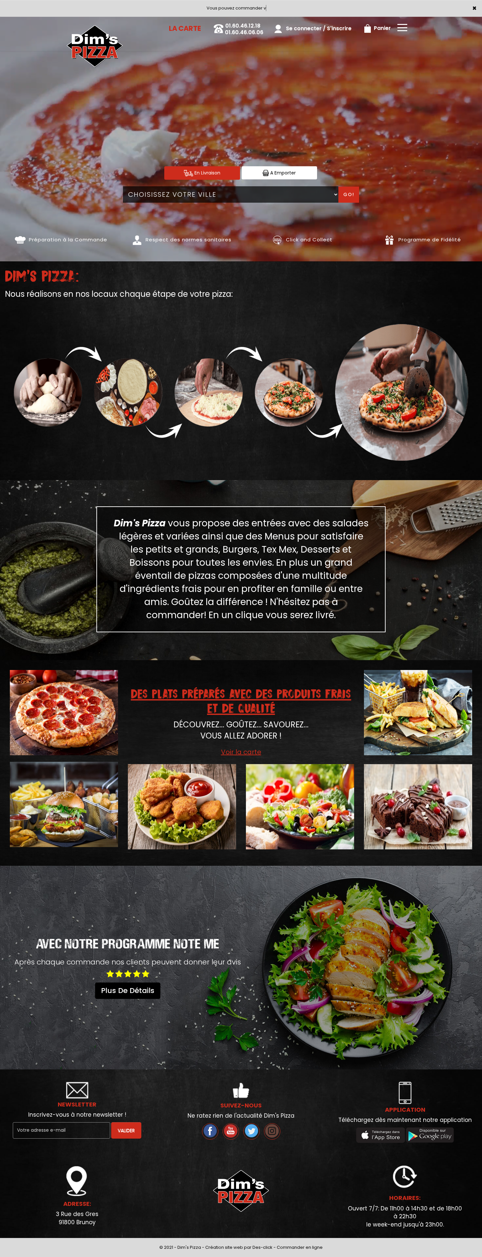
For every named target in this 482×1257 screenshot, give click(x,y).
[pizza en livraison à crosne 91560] (401, 392)
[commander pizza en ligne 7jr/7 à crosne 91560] (277, 239)
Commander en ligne (300, 1247)
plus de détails (127, 990)
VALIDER (126, 1130)
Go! (348, 194)
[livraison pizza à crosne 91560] (95, 26)
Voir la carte (241, 752)
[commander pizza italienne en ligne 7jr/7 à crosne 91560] (20, 239)
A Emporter (282, 173)
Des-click (262, 1247)
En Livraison (206, 173)
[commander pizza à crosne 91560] (120, 392)
